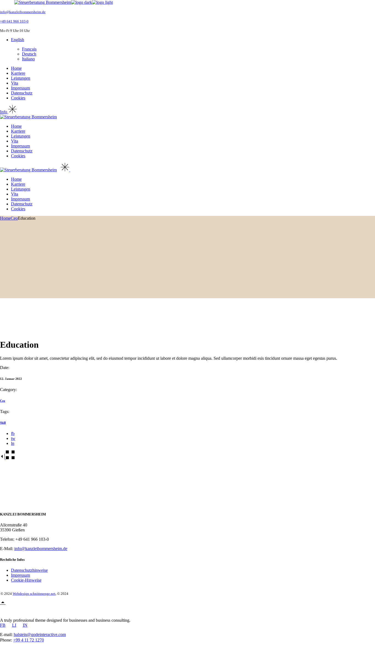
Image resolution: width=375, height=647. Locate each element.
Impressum (20, 575)
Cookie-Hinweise (26, 580)
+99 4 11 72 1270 (28, 640)
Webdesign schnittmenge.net (34, 594)
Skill (3, 422)
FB (2, 625)
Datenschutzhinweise (29, 570)
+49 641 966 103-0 (14, 21)
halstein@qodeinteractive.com (40, 634)
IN (25, 625)
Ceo (2, 400)
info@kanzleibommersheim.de (23, 12)
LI (14, 625)
